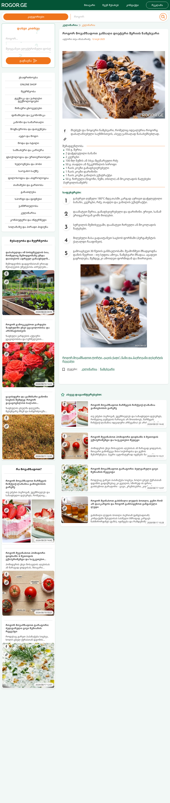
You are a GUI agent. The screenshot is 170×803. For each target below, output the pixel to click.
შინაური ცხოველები (28, 108)
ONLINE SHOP (28, 84)
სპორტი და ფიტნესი (28, 199)
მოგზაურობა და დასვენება (28, 129)
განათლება (28, 192)
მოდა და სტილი (28, 143)
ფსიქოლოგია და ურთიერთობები (28, 157)
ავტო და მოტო (28, 136)
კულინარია (28, 212)
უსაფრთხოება (28, 77)
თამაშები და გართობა (28, 185)
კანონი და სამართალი (28, 122)
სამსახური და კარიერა (28, 150)
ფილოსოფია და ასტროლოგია (28, 178)
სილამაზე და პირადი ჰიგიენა (28, 226)
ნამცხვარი (107, 369)
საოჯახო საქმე (28, 171)
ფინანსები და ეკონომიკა (28, 115)
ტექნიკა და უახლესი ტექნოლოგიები (28, 100)
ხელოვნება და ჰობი (28, 164)
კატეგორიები (36, 16)
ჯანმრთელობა (28, 205)
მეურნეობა (28, 91)
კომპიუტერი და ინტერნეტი (28, 219)
